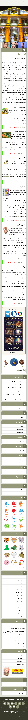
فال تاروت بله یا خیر (20, 613)
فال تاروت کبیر (21, 580)
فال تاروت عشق (21, 607)
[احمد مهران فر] (22, 45)
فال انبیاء (22, 417)
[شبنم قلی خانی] (6, 45)
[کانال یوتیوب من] (14, 707)
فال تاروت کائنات (21, 583)
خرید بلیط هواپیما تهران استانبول (18, 640)
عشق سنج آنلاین (21, 481)
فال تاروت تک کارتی (20, 586)
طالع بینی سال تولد (20, 568)
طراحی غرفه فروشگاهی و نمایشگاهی (17, 643)
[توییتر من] (4, 703)
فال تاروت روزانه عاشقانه (19, 610)
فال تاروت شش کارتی (20, 598)
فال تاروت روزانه (21, 577)
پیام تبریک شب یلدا (20, 664)
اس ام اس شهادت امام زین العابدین (17, 384)
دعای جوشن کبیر (21, 460)
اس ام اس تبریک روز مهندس (18, 391)
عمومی (17, 370)
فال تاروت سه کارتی (20, 589)
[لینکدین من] (10, 707)
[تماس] (8, 703)
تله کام (14, 14)
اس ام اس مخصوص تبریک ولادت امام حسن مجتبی (14, 399)
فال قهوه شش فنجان (20, 432)
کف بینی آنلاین (21, 258)
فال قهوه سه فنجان (20, 429)
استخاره (24, 123)
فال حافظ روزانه (21, 658)
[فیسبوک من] (15, 703)
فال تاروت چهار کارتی (20, 592)
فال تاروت (19, 216)
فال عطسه (22, 684)
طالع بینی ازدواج (6, 176)
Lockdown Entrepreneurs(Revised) (18, 628)
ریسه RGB (22, 490)
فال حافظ (11, 147)
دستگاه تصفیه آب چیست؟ (19, 625)
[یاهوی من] (23, 703)
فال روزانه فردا (21, 693)
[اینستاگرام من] (12, 703)
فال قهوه (22, 426)
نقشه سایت (8, 716)
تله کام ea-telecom (16, 49)
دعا (23, 462)
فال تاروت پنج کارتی (20, 595)
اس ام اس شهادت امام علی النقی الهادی (17, 381)
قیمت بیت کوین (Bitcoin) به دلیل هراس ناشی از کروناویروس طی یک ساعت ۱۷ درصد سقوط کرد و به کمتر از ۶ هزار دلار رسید (14, 632)
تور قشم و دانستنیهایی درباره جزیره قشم (16, 637)
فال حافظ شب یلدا (20, 661)
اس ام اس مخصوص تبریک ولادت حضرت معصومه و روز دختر (14, 395)
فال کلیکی (22, 472)
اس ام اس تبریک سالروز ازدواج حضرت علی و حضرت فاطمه (15, 387)
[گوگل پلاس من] (17, 707)
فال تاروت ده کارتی (20, 604)
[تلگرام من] (19, 703)
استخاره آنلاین (21, 408)
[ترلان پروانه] (14, 45)
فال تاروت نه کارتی (20, 601)
